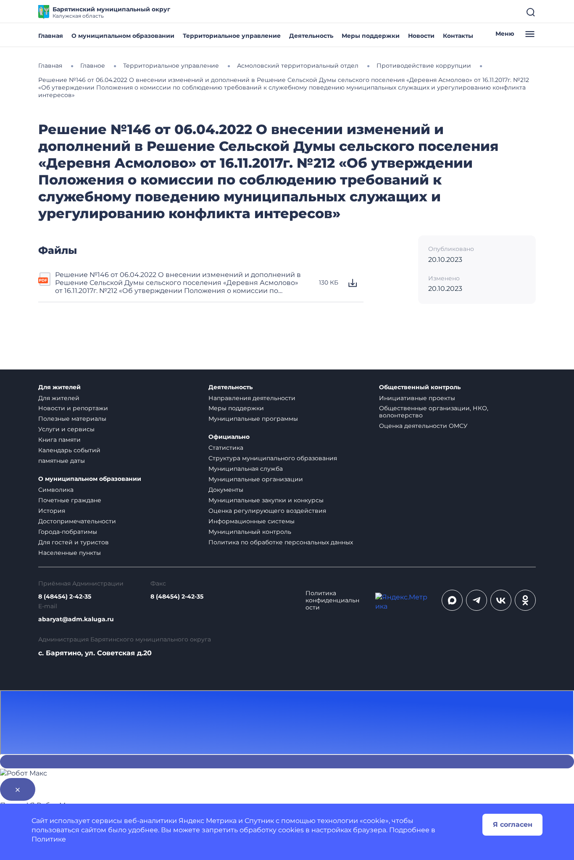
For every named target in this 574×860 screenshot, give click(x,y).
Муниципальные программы (253, 418)
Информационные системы (251, 521)
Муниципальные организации (255, 479)
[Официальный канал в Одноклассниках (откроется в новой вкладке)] (525, 600)
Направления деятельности (251, 398)
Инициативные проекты (417, 398)
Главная (50, 36)
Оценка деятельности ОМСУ (423, 426)
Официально (229, 437)
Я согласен (512, 824)
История (51, 510)
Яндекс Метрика (208, 821)
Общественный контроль (420, 387)
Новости (421, 36)
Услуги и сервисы (66, 429)
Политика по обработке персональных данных (280, 542)
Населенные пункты (69, 553)
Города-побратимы (67, 532)
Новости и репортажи (73, 408)
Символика (56, 489)
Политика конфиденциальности (332, 600)
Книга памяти (59, 439)
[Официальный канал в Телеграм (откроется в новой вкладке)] (476, 600)
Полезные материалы (72, 418)
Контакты (458, 36)
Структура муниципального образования (272, 458)
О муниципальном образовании (122, 36)
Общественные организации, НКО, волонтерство (433, 411)
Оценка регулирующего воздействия (267, 510)
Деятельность (311, 36)
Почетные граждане (69, 500)
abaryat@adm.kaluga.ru (76, 619)
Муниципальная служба (245, 468)
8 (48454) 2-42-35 (64, 596)
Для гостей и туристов (73, 542)
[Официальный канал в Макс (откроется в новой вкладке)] (452, 600)
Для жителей (59, 387)
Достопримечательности (77, 521)
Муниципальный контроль (249, 532)
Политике (49, 839)
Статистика (225, 447)
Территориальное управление (232, 36)
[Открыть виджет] (287, 761)
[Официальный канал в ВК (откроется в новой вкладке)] (500, 600)
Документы (225, 489)
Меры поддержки (371, 36)
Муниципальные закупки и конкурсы (266, 500)
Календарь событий (69, 450)
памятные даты (61, 460)
